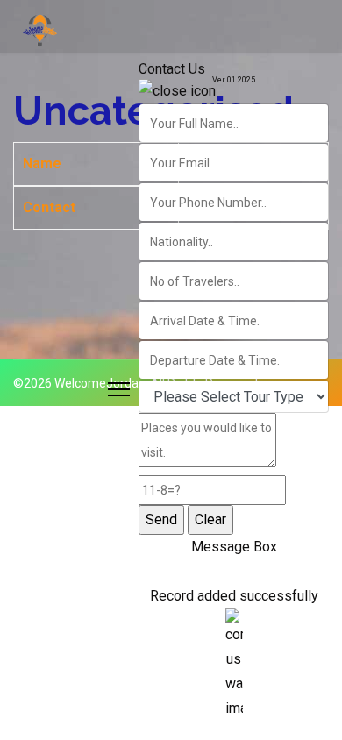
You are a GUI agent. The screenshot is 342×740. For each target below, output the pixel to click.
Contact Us (172, 68)
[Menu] (119, 389)
